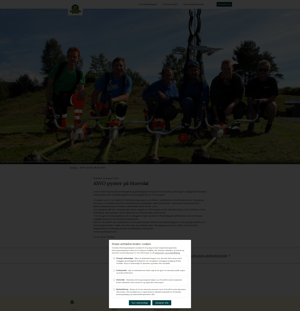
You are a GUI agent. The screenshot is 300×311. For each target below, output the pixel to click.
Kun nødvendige (140, 302)
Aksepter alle (161, 302)
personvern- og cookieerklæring (167, 253)
